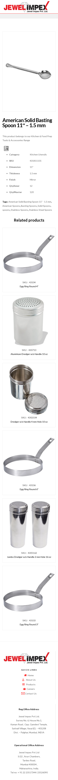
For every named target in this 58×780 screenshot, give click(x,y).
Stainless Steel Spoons (40, 209)
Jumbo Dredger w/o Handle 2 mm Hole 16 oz (29, 557)
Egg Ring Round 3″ (29, 624)
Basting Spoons (29, 205)
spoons (6, 209)
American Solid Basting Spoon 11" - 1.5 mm (30, 201)
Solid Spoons (44, 205)
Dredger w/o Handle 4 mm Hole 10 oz (29, 421)
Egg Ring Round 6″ (29, 489)
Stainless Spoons (19, 209)
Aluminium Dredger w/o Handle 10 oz (29, 354)
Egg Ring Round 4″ (29, 286)
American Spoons (11, 205)
